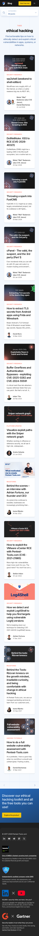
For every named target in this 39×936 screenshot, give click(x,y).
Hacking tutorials (14, 738)
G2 (20, 930)
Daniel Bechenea (23, 105)
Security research (14, 75)
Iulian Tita (17, 396)
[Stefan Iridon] (9, 574)
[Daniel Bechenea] (12, 102)
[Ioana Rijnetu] (9, 512)
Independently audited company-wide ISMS (17, 876)
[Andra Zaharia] (9, 453)
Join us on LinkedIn (8, 902)
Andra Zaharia (18, 452)
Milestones (11, 482)
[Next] (34, 785)
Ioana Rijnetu (18, 511)
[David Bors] (9, 334)
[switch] (4, 12)
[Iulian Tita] (9, 397)
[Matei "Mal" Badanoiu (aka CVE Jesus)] (9, 102)
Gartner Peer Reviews (9, 930)
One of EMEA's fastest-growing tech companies (19, 855)
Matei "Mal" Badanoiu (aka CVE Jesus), (24, 99)
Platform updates (14, 426)
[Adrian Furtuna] (9, 637)
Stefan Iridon (18, 574)
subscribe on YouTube (25, 902)
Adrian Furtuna (19, 636)
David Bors (17, 334)
